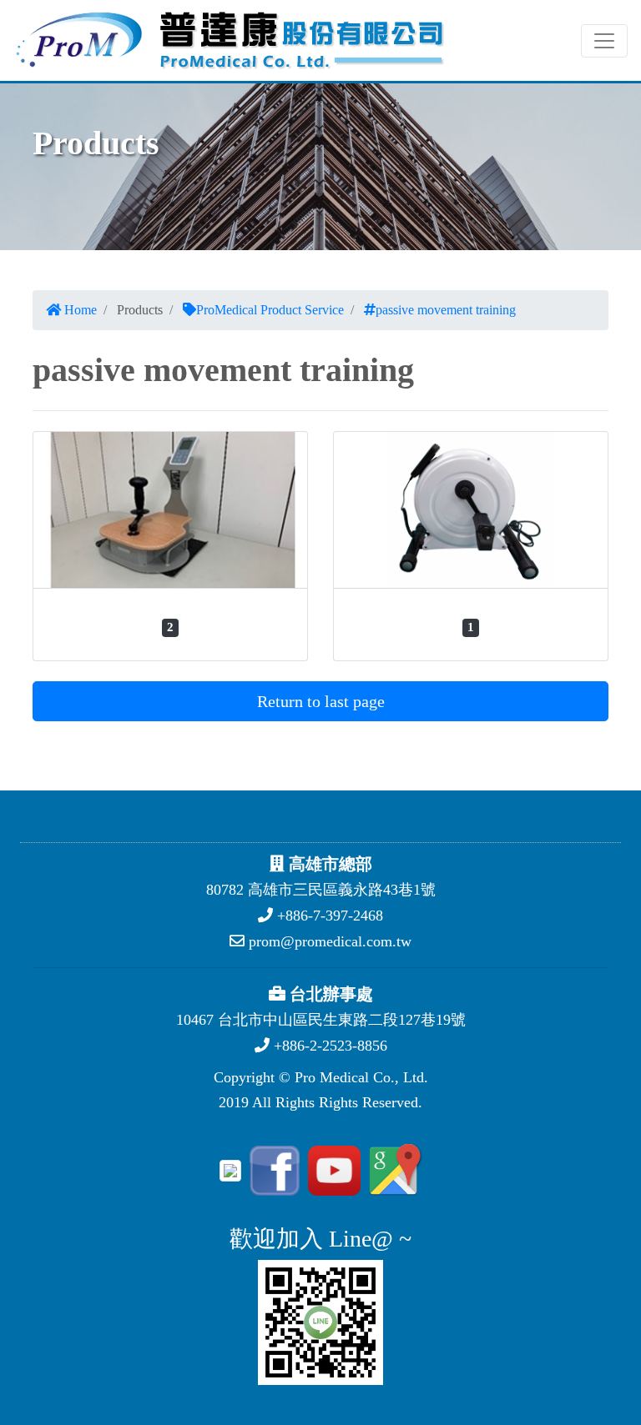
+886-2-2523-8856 (328, 1045)
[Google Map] (393, 1169)
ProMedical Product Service (270, 310)
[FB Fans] (272, 1169)
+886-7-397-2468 (328, 915)
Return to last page (321, 701)
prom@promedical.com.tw (328, 941)
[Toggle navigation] (604, 41)
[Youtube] (332, 1169)
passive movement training (446, 310)
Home (79, 310)
